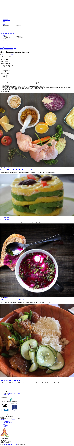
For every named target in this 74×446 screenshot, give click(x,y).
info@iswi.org (3, 419)
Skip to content (3, 0)
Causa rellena (4, 219)
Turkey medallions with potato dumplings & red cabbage (17, 170)
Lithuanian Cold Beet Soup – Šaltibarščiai (12, 300)
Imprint (4, 424)
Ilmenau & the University (7, 422)
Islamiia (19, 56)
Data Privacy (5, 425)
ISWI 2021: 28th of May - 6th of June (10, 444)
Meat (15, 48)
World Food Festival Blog (8, 48)
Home (1, 48)
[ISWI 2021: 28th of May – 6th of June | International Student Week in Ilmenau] (7, 12)
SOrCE (4, 423)
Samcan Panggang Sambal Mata (10, 380)
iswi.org (13, 419)
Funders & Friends (6, 421)
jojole (3, 54)
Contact (4, 426)
